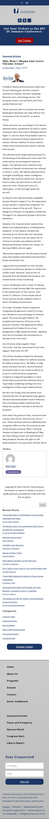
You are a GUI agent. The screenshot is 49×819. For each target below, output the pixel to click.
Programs (12, 680)
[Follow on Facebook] (20, 20)
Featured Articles (11, 56)
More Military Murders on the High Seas (19, 561)
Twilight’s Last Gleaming (13, 545)
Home (10, 666)
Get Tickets (24, 40)
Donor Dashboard (17, 701)
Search (42, 505)
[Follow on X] (24, 20)
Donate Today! (24, 646)
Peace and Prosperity (19, 722)
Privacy (5, 806)
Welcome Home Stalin (11, 537)
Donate (11, 687)
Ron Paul (9, 67)
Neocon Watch (8, 625)
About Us (12, 673)
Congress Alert (8, 616)
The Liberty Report (10, 634)
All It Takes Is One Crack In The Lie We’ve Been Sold (24, 568)
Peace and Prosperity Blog (13, 629)
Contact (11, 694)
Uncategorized (8, 638)
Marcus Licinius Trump (12, 553)
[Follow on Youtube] (29, 20)
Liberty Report (15, 743)
